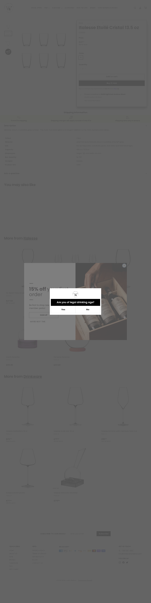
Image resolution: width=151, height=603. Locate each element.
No (87, 309)
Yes (63, 309)
